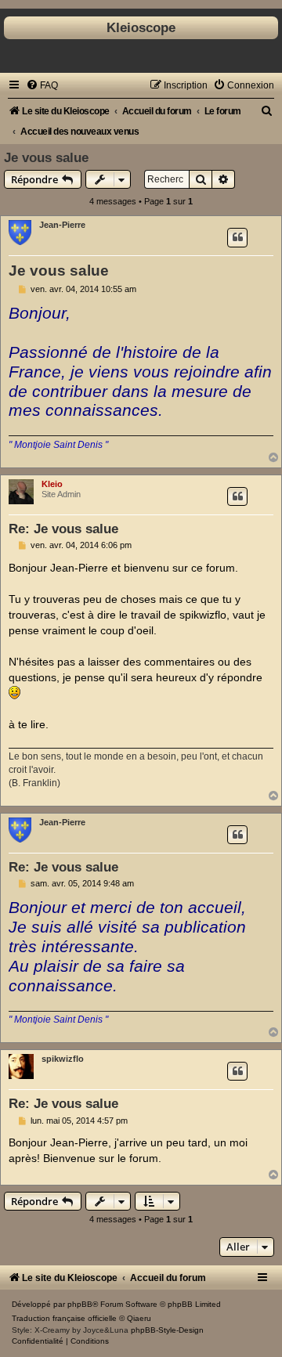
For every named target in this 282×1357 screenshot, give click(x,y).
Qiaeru (139, 1318)
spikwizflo (63, 1058)
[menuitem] (42, 85)
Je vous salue (46, 157)
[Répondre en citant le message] (237, 237)
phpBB (79, 1304)
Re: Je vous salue (63, 529)
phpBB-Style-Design (167, 1330)
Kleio (52, 484)
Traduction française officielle (64, 1318)
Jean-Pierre (62, 224)
